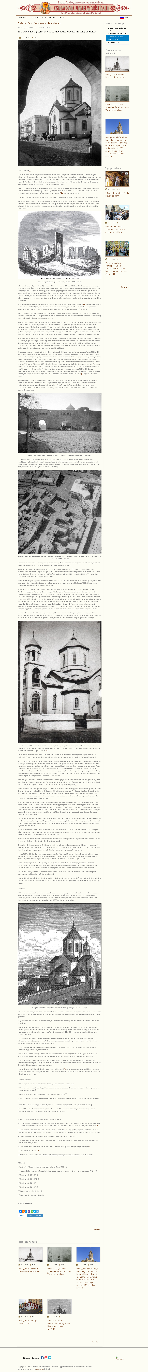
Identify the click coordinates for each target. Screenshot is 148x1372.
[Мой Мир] (26, 1211)
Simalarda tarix (113, 42)
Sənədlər (52, 17)
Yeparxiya (22, 17)
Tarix (42, 17)
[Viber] (29, 1211)
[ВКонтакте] (20, 1211)
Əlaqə (62, 17)
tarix (30, 1216)
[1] (30, 171)
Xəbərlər (33, 17)
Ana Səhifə (22, 23)
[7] (76, 785)
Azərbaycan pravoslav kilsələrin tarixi (47, 23)
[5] (82, 374)
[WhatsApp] (32, 1211)
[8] (65, 1069)
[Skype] (34, 1211)
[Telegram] (37, 1211)
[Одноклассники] (23, 1211)
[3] (62, 193)
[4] (84, 304)
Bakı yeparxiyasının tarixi (117, 33)
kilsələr (38, 1216)
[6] (47, 751)
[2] (60, 193)
